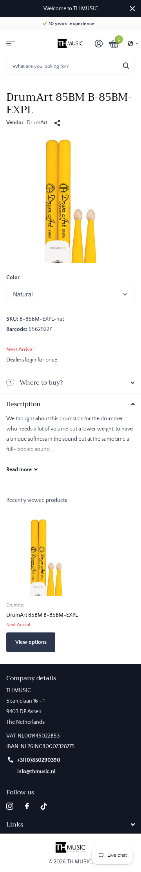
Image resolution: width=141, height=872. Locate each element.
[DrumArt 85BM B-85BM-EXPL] (46, 556)
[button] (133, 43)
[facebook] (27, 806)
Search (126, 65)
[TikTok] (44, 806)
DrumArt (37, 123)
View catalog (10, 43)
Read (19, 470)
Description (23, 404)
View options (31, 642)
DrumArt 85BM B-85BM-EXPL (42, 615)
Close (132, 8)
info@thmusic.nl (36, 771)
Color (13, 277)
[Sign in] (98, 43)
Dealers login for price (31, 360)
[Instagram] (9, 806)
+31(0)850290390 (38, 760)
